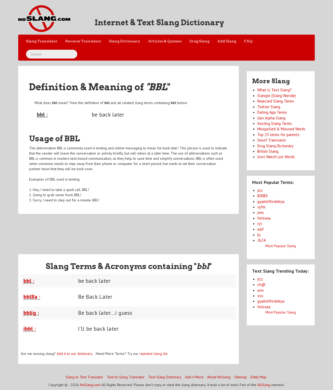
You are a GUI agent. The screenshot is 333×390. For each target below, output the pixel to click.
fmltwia (263, 218)
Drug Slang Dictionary (275, 145)
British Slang (267, 151)
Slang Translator (41, 41)
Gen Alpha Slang (271, 118)
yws (260, 212)
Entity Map (258, 377)
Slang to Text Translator (84, 377)
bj (258, 234)
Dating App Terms (272, 112)
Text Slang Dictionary (164, 377)
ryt (259, 223)
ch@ (261, 284)
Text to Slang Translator (126, 377)
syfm (261, 206)
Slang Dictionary (124, 41)
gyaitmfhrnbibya (270, 201)
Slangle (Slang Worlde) (276, 95)
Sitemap (240, 377)
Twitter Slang (268, 106)
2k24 (261, 240)
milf (260, 229)
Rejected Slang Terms (275, 101)
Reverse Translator (83, 41)
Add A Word (194, 377)
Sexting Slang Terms (274, 123)
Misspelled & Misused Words (281, 128)
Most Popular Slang (280, 246)
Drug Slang (199, 41)
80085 (262, 195)
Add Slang (226, 41)
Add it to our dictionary (74, 353)
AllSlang (263, 384)
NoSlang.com (90, 384)
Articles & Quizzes (165, 41)
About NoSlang (218, 377)
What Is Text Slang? (274, 89)
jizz (260, 190)
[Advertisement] (128, 230)
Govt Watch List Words (276, 156)
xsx (260, 295)
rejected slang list (153, 353)
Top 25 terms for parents (278, 134)
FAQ (248, 41)
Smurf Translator (271, 140)
